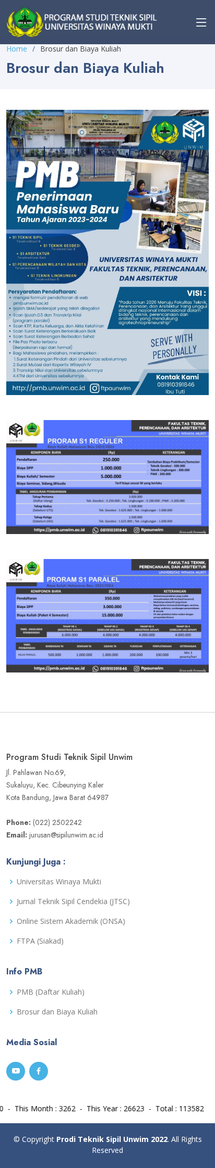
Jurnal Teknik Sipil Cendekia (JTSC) (73, 901)
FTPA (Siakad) (40, 941)
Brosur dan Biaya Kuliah (57, 1011)
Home (16, 49)
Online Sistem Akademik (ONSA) (71, 921)
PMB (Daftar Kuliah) (51, 992)
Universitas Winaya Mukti (59, 881)
